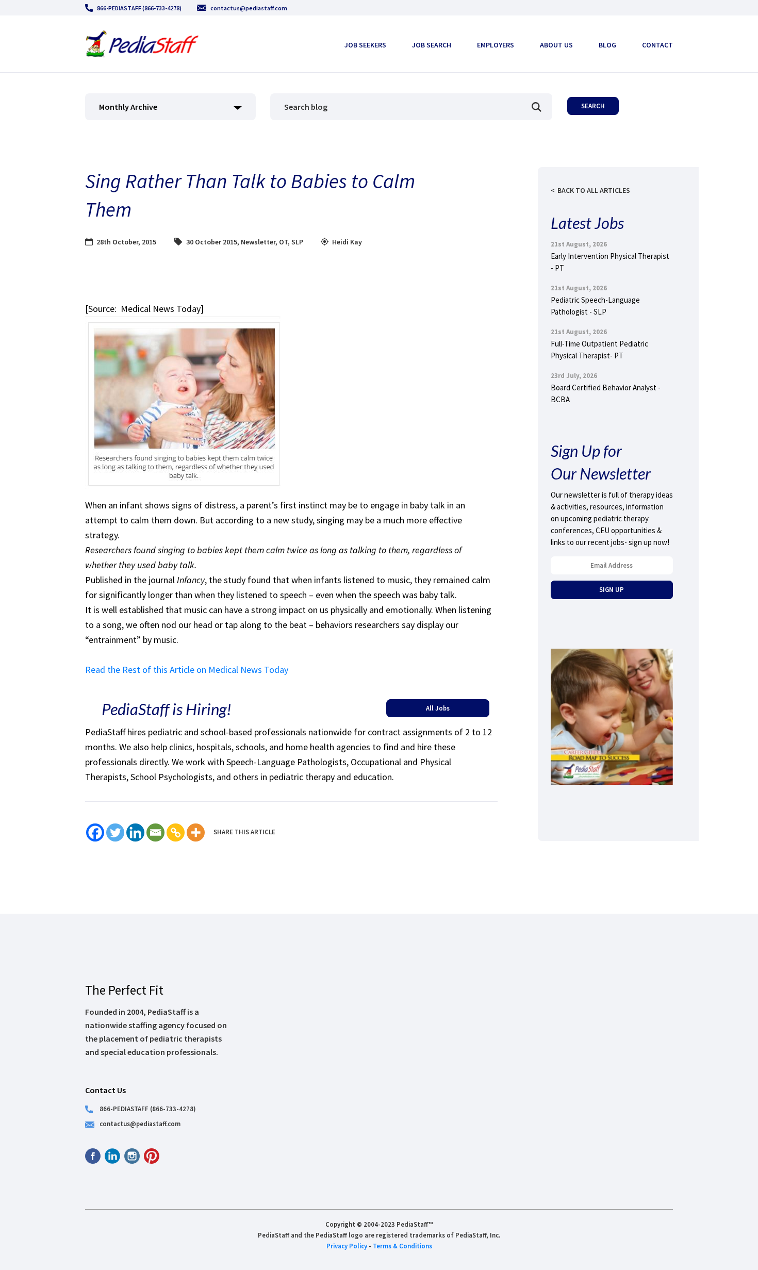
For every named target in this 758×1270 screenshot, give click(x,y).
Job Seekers (365, 45)
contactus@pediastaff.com (248, 8)
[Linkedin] (135, 832)
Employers (495, 45)
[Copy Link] (176, 832)
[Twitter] (115, 832)
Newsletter (258, 241)
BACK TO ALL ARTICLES (593, 190)
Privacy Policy (346, 1246)
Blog (607, 45)
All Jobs (438, 708)
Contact (657, 45)
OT (283, 241)
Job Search (431, 45)
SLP (297, 241)
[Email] (155, 832)
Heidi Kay (347, 241)
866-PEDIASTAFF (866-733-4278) (139, 8)
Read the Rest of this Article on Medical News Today (186, 669)
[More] (196, 832)
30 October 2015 (211, 241)
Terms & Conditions (402, 1246)
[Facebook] (95, 832)
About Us (556, 45)
